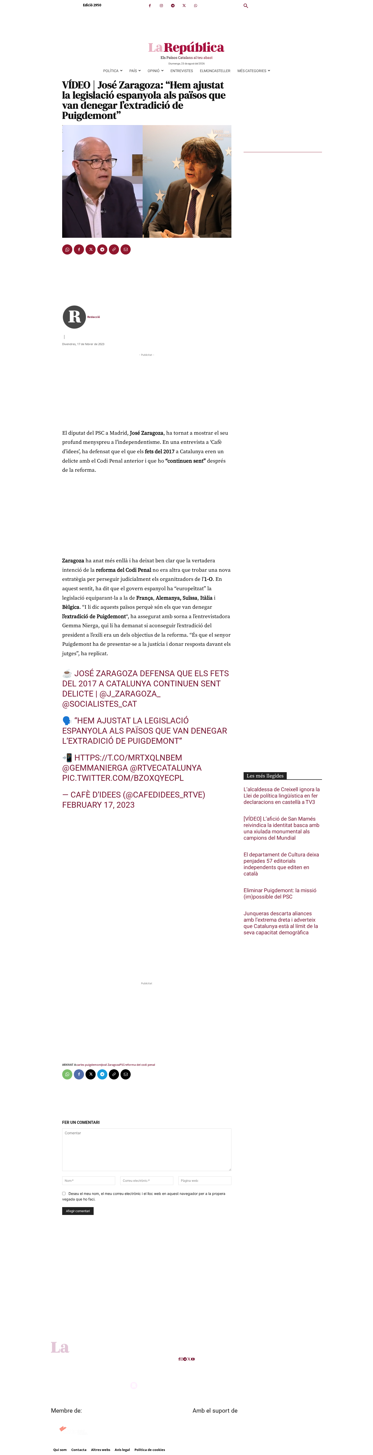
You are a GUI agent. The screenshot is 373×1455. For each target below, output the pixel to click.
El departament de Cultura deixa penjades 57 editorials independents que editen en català (281, 864)
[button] (246, 6)
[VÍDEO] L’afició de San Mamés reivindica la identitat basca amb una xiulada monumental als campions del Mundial (281, 828)
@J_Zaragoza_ (129, 694)
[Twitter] (184, 5)
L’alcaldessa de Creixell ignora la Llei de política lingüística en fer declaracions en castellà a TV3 (282, 796)
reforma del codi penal (140, 1065)
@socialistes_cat (99, 704)
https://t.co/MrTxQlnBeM (128, 758)
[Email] (126, 249)
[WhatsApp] (195, 5)
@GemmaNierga (95, 768)
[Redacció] (74, 317)
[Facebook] (149, 5)
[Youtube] (193, 1359)
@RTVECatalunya (166, 768)
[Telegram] (172, 5)
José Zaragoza (110, 1065)
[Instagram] (161, 5)
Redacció (93, 317)
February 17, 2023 (98, 805)
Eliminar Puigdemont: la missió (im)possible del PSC (280, 894)
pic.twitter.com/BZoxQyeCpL (123, 778)
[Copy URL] (114, 249)
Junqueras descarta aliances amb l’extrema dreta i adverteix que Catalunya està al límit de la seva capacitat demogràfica (281, 923)
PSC (122, 1065)
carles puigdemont (89, 1065)
